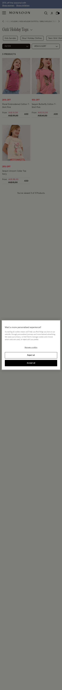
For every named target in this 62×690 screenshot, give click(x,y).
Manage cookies (31, 347)
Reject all (31, 355)
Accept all (31, 363)
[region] (31, 345)
